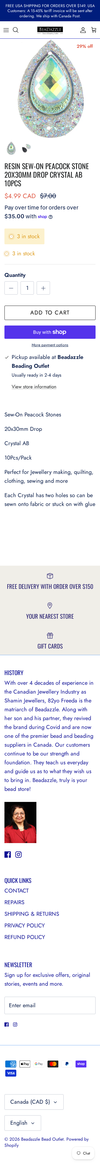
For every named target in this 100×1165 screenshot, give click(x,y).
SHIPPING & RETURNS (31, 914)
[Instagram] (18, 854)
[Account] (82, 30)
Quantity (15, 275)
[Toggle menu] (6, 30)
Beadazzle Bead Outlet (42, 1139)
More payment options (50, 345)
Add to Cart (50, 313)
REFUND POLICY (24, 937)
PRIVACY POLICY (24, 926)
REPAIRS (14, 902)
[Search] (18, 30)
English (19, 1123)
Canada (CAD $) (30, 1102)
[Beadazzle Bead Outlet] (50, 30)
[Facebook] (7, 854)
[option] (50, 88)
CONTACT (16, 891)
